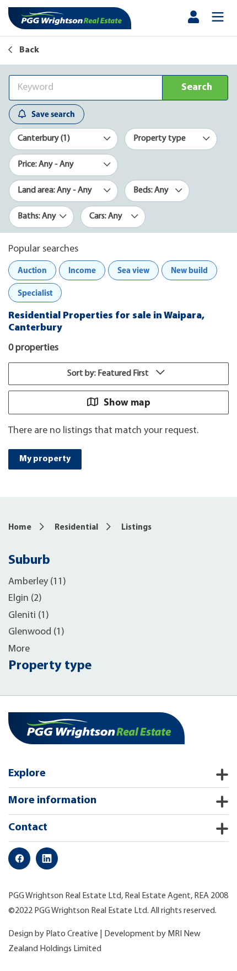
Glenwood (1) (36, 632)
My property (45, 459)
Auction (32, 270)
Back (28, 50)
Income (82, 270)
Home (19, 528)
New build (189, 270)
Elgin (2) (25, 599)
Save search (53, 114)
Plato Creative (72, 934)
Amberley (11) (37, 582)
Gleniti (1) (28, 616)
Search (196, 88)
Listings (136, 528)
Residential (76, 528)
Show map (127, 402)
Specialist (35, 292)
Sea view (133, 270)
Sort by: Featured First (108, 373)
